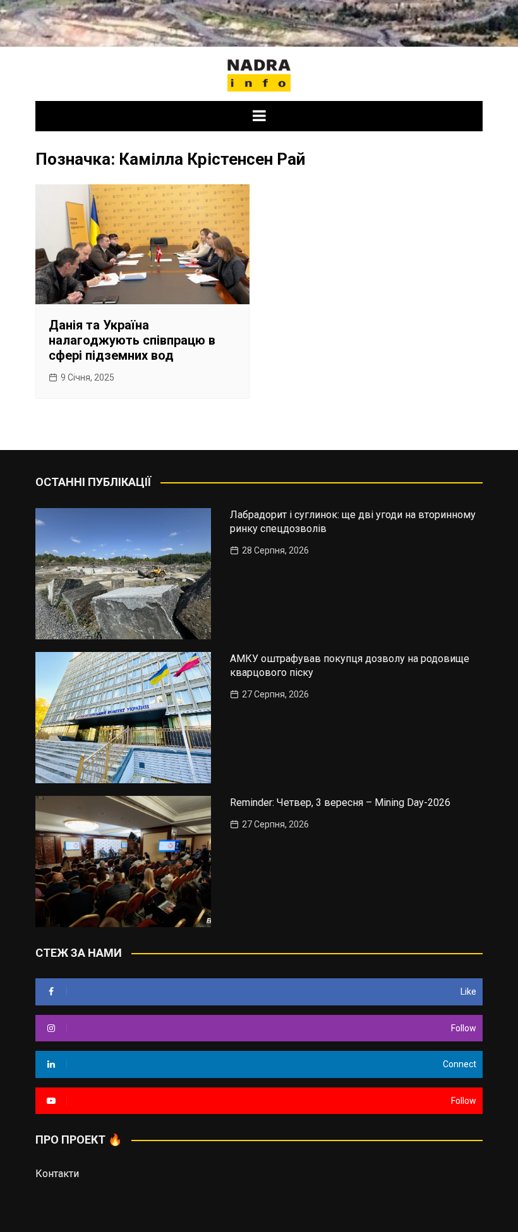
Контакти (57, 1174)
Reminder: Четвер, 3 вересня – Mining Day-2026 (340, 802)
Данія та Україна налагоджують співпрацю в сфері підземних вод (132, 340)
